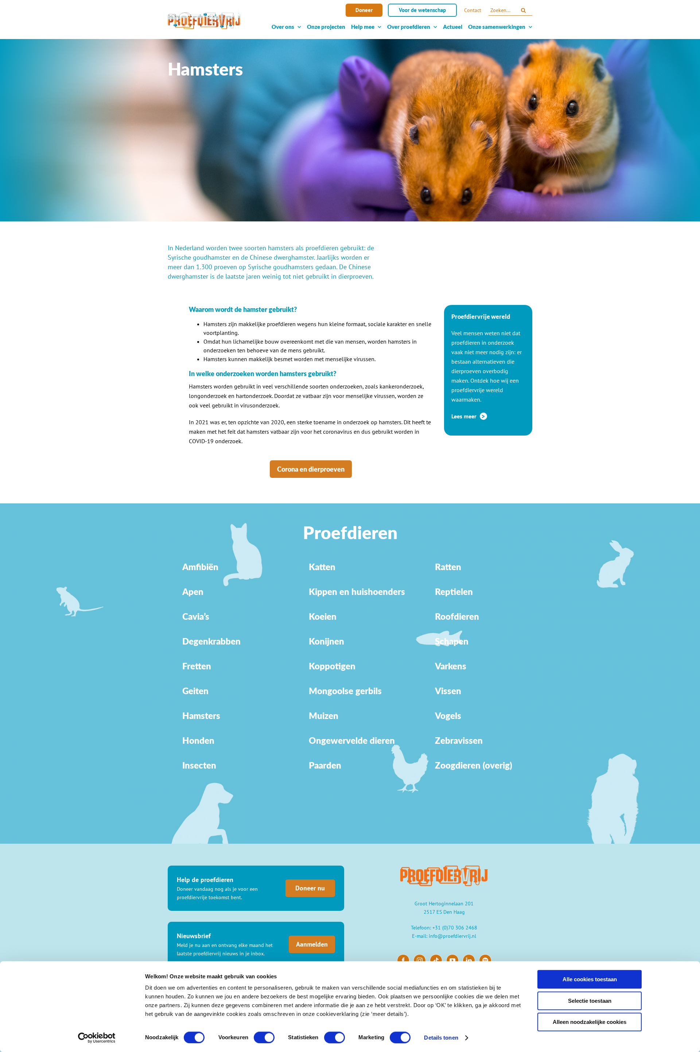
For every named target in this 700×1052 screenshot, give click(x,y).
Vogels (448, 715)
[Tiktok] (436, 960)
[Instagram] (419, 960)
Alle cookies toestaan (590, 979)
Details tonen (441, 1037)
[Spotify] (485, 960)
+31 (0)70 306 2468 (454, 927)
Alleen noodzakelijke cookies (589, 1022)
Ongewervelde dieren (352, 740)
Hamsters (201, 715)
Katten (322, 566)
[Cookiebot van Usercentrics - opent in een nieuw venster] (97, 1037)
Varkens (450, 666)
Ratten (448, 566)
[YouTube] (452, 960)
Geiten (195, 690)
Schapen (451, 641)
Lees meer (464, 416)
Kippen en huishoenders (357, 591)
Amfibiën (200, 566)
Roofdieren (457, 616)
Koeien (323, 616)
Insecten (199, 765)
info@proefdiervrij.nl (452, 936)
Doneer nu (310, 888)
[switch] (264, 1037)
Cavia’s (195, 616)
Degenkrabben (211, 641)
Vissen (448, 690)
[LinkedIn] (469, 960)
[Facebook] (403, 960)
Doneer (364, 10)
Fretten (196, 666)
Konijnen (326, 641)
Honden (198, 740)
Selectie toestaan (589, 1001)
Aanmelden (312, 944)
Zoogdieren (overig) (473, 765)
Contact (472, 10)
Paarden (325, 765)
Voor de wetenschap (422, 10)
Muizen (323, 715)
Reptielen (454, 591)
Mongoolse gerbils (345, 690)
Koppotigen (332, 666)
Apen (192, 591)
